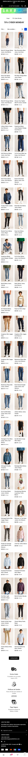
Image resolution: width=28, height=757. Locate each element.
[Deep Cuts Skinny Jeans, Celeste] (21, 221)
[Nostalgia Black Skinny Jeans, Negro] (21, 456)
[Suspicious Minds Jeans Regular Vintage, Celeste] (7, 246)
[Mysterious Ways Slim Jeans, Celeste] (7, 374)
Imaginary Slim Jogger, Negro (7, 360)
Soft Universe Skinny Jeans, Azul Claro (6, 154)
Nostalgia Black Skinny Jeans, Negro (20, 466)
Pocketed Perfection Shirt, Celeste (6, 571)
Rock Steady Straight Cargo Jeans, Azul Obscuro (20, 386)
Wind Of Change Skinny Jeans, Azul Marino (7, 51)
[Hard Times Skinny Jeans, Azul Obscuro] (7, 168)
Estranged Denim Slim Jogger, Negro (6, 519)
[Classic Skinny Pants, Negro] (21, 611)
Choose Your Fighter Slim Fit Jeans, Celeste (20, 101)
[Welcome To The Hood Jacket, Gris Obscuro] (21, 508)
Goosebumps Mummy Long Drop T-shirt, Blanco (20, 493)
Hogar (8, 18)
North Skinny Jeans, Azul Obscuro (20, 284)
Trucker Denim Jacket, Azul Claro (7, 206)
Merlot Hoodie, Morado (20, 596)
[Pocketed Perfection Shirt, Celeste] (7, 560)
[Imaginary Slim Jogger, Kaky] (7, 324)
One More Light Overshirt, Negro (5, 597)
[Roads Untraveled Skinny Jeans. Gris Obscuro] (21, 168)
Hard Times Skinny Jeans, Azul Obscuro (6, 179)
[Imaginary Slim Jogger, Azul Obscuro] (21, 324)
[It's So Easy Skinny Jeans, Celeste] (7, 481)
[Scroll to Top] (25, 749)
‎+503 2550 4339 (5, 737)
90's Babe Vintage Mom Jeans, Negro (21, 76)
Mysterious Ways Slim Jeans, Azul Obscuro (20, 360)
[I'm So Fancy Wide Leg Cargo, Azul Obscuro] (21, 143)
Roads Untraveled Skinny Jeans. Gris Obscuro (19, 180)
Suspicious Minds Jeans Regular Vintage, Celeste (7, 258)
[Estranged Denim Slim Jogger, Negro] (7, 508)
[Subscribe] (25, 730)
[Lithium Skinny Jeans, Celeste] (21, 401)
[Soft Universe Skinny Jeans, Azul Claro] (7, 143)
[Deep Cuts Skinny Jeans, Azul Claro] (7, 65)
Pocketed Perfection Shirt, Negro (20, 571)
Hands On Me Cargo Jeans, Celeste (6, 622)
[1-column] (22, 29)
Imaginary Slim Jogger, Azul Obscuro (21, 335)
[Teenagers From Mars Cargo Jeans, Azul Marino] (7, 428)
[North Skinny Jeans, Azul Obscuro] (21, 273)
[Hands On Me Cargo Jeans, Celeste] (7, 611)
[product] (3, 755)
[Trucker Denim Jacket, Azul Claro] (7, 195)
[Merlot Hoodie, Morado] (21, 586)
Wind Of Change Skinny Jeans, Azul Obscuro (7, 101)
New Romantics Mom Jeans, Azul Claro (20, 51)
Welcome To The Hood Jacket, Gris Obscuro (20, 519)
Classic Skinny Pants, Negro (20, 622)
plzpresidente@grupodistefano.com (10, 739)
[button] (25, 6)
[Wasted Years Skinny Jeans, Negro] (7, 221)
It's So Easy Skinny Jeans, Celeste (6, 492)
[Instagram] (4, 741)
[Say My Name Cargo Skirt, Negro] (21, 428)
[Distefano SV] (14, 6)
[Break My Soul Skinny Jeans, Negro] (21, 195)
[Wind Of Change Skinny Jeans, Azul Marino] (7, 40)
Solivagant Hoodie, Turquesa (6, 466)
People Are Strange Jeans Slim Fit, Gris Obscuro (6, 545)
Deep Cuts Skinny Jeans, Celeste (19, 232)
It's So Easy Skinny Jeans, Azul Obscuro (20, 257)
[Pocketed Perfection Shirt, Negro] (21, 560)
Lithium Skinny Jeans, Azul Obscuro (6, 127)
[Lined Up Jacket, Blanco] (21, 533)
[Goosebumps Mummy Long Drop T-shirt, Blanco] (21, 481)
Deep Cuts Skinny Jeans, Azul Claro (5, 76)
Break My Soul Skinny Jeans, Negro (20, 206)
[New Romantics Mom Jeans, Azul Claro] (21, 40)
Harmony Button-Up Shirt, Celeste (20, 647)
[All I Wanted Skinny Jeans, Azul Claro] (7, 298)
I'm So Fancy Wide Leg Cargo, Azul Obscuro (20, 154)
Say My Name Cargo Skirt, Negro (20, 439)
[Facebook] (1, 741)
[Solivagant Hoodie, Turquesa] (7, 456)
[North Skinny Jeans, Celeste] (7, 273)
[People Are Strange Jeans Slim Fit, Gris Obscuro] (7, 533)
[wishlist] (17, 755)
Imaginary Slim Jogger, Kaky (7, 335)
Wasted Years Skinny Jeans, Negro (6, 232)
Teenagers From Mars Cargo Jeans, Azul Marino (7, 440)
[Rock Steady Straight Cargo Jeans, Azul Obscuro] (21, 374)
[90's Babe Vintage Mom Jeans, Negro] (21, 65)
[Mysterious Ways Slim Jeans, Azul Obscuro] (21, 349)
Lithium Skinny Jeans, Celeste (20, 412)
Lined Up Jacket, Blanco (21, 543)
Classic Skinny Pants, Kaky (6, 647)
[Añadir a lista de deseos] (7, 46)
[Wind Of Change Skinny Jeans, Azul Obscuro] (7, 91)
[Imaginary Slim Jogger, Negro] (7, 349)
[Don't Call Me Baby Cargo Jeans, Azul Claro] (7, 401)
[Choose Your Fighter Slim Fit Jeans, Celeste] (21, 91)
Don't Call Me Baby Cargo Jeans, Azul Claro (6, 413)
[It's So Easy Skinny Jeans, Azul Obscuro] (21, 246)
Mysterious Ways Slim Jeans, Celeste (6, 385)
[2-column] (25, 29)
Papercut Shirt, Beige (20, 308)
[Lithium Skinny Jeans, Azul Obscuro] (7, 116)
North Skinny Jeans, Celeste (6, 284)
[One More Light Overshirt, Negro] (7, 586)
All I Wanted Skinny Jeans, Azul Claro (6, 309)
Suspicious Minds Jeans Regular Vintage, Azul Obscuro (21, 128)
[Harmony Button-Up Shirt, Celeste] (21, 636)
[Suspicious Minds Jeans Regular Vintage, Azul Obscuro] (21, 116)
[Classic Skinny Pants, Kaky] (7, 636)
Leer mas (14, 696)
